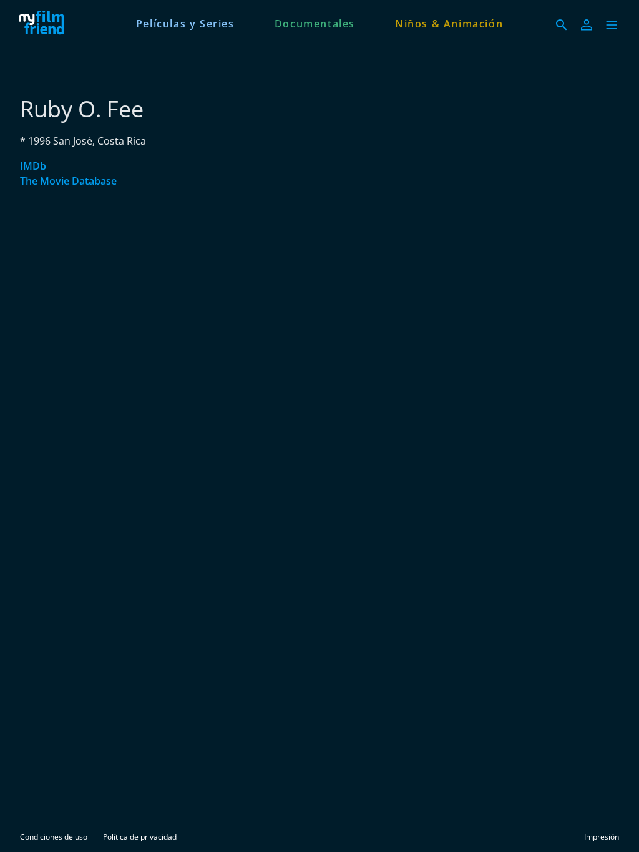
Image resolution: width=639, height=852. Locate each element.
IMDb (33, 166)
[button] (611, 24)
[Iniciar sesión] (586, 24)
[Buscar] (561, 24)
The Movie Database (68, 181)
